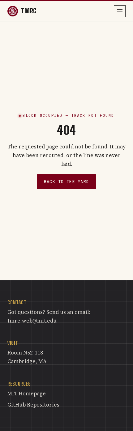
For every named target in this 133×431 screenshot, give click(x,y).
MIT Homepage (26, 393)
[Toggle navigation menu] (120, 11)
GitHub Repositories (33, 404)
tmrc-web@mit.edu (32, 320)
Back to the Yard (66, 181)
